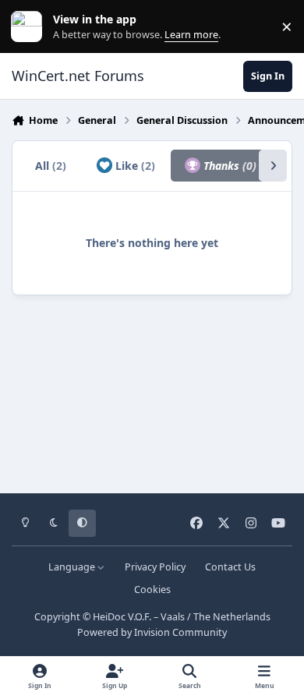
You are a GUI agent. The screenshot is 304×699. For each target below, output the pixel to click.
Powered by (152, 632)
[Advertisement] (152, 389)
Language (72, 567)
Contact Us (230, 567)
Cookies (152, 589)
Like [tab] (133, 165)
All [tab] (50, 165)
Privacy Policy (155, 567)
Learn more (30, 26)
